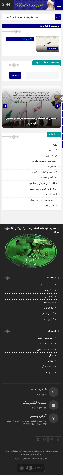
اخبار (51, 355)
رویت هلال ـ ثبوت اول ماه (44, 161)
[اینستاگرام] (58, 439)
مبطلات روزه (51, 155)
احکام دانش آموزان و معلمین (43, 183)
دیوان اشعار (48, 302)
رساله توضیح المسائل (43, 285)
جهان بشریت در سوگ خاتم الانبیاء (24, 17)
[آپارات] (38, 439)
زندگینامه (49, 291)
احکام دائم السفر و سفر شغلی (43, 189)
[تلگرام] (51, 439)
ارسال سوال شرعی (45, 338)
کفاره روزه (52, 150)
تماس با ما (49, 373)
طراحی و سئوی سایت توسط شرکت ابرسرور (31, 458)
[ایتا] (45, 439)
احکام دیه (27, 39)
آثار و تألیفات (48, 296)
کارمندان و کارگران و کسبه (44, 172)
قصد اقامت (51, 194)
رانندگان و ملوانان (49, 178)
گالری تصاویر (47, 314)
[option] (31, 107)
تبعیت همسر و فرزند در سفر (43, 200)
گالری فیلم (49, 319)
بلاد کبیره (52, 166)
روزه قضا (53, 144)
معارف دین (48, 308)
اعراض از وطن (50, 206)
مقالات (50, 361)
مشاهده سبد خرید (45, 349)
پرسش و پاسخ (47, 344)
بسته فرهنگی (47, 367)
